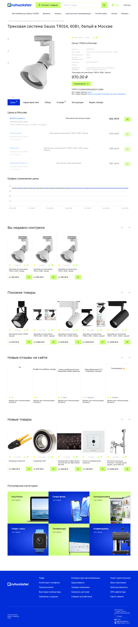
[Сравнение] (117, 5)
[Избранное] (112, 5)
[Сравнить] (94, 37)
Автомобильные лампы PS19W (25, 13)
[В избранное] (97, 37)
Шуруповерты (78, 582)
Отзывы (60, 102)
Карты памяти (117, 596)
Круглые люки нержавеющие (78, 13)
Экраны (58, 13)
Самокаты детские (80, 592)
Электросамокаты (119, 587)
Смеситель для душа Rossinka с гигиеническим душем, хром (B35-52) (117, 462)
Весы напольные (118, 582)
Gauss (89, 92)
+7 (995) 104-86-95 (120, 618)
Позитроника (15, 133)
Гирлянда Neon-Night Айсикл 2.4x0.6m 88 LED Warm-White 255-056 (69, 462)
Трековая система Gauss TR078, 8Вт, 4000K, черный (44, 335)
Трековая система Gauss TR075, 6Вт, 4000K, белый (68, 335)
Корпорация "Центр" (19, 163)
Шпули (114, 13)
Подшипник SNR (39, 461)
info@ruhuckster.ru (121, 621)
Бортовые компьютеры (50, 592)
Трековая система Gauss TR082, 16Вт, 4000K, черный (93, 335)
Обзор (48, 102)
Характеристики (31, 102)
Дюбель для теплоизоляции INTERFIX (19, 401)
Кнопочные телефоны (49, 582)
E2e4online (14, 148)
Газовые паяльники (80, 587)
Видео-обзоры (96, 102)
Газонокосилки (46, 587)
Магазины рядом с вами (19, 121)
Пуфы (41, 578)
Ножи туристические (120, 578)
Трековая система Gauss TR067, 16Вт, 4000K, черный (118, 335)
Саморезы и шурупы (48, 596)
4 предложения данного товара (91, 89)
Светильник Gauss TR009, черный (18, 335)
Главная (10, 21)
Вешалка (46, 13)
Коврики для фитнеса (81, 596)
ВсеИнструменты (17, 118)
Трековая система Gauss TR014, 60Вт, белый (18, 270)
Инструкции (77, 102)
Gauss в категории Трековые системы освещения (106, 94)
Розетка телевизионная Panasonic (91, 462)
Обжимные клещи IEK (17, 461)
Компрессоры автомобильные (85, 578)
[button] (9, 13)
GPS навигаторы (118, 592)
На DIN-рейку (101, 13)
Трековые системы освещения (24, 21)
